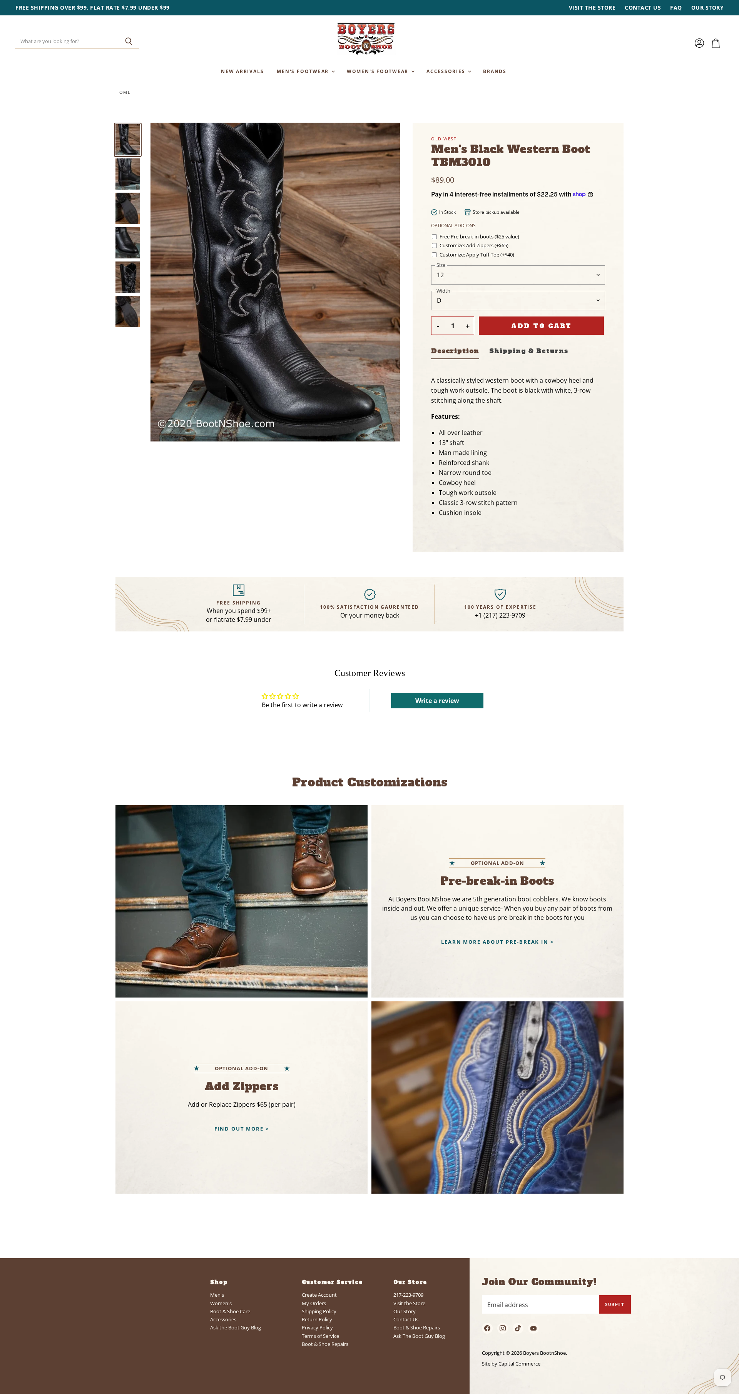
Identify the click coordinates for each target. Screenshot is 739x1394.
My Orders (314, 1303)
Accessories (446, 71)
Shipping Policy (319, 1311)
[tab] (455, 352)
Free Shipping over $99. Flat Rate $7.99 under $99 (92, 8)
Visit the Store (592, 8)
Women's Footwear (378, 71)
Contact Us (643, 8)
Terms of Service (320, 1335)
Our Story (707, 8)
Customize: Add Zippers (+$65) (474, 245)
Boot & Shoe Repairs (325, 1344)
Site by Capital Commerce (511, 1363)
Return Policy (317, 1319)
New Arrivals (242, 71)
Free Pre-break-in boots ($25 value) (479, 237)
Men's (217, 1294)
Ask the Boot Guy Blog (235, 1327)
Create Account (319, 1294)
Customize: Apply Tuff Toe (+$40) (477, 255)
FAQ (676, 8)
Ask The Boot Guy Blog (419, 1335)
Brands (495, 71)
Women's (221, 1303)
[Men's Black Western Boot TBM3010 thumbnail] (128, 139)
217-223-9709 (408, 1294)
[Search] (129, 41)
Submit (615, 1304)
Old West (443, 139)
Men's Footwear (304, 71)
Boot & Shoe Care (230, 1311)
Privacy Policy (317, 1327)
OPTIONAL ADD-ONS (453, 225)
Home (122, 92)
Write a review (437, 700)
